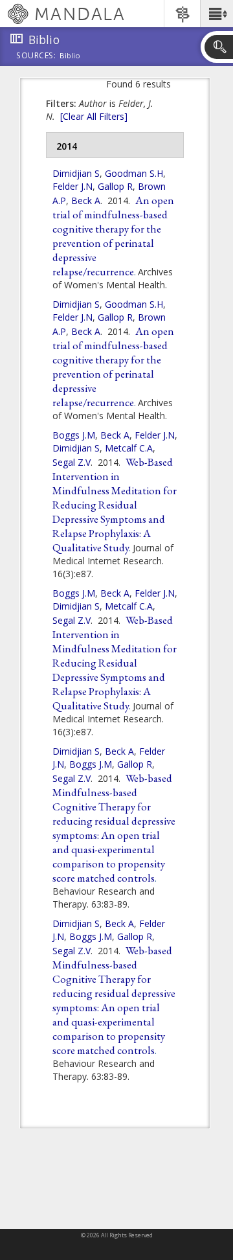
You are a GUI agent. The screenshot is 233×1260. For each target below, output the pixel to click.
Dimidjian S (76, 173)
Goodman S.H (134, 173)
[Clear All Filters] (94, 116)
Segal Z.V (71, 462)
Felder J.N (72, 186)
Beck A (85, 200)
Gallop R (115, 186)
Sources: (36, 56)
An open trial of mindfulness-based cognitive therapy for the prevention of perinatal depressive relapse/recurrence (113, 236)
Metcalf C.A (129, 448)
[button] (216, 13)
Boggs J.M (73, 435)
